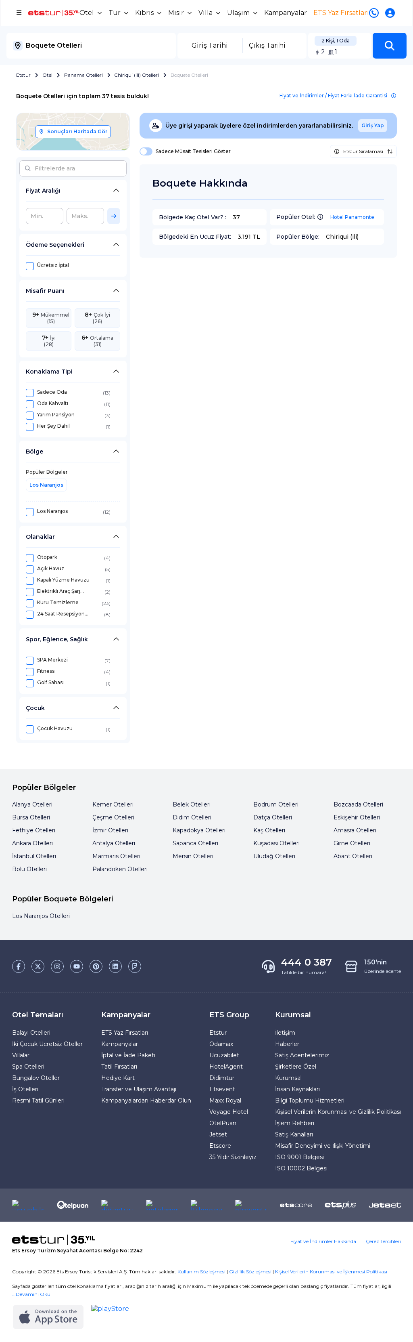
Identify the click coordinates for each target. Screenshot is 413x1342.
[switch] (144, 151)
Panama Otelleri (83, 75)
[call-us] (375, 13)
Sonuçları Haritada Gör (77, 131)
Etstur (23, 75)
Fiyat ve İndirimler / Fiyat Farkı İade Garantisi (333, 95)
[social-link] (18, 966)
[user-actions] (391, 13)
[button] (390, 46)
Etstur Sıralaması (363, 151)
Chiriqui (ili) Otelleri (136, 75)
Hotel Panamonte (352, 217)
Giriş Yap (372, 125)
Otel (47, 75)
